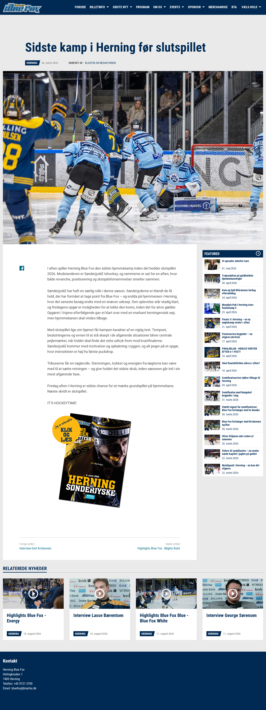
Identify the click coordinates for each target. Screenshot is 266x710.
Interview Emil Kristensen (35, 548)
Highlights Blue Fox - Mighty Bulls (158, 548)
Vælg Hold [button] (249, 7)
